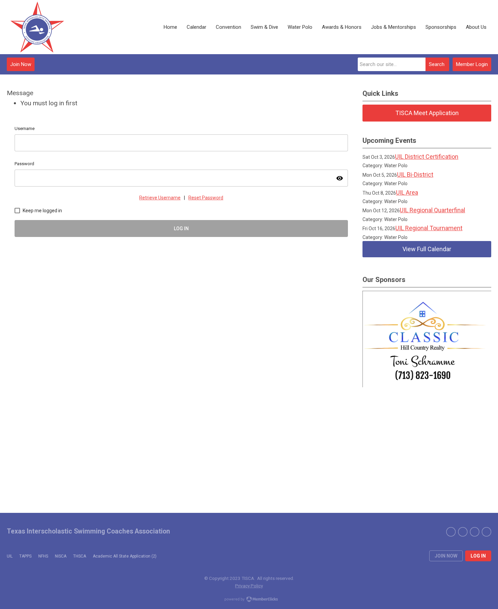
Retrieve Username (160, 197)
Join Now (20, 64)
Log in (478, 556)
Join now (446, 556)
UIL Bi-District (415, 174)
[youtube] (486, 532)
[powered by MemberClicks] (249, 600)
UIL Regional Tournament (428, 228)
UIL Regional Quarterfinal (432, 210)
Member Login (472, 64)
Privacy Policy (249, 585)
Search (436, 64)
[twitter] (463, 532)
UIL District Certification (426, 156)
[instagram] (474, 532)
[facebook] (451, 532)
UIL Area (407, 192)
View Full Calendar (426, 249)
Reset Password (205, 197)
